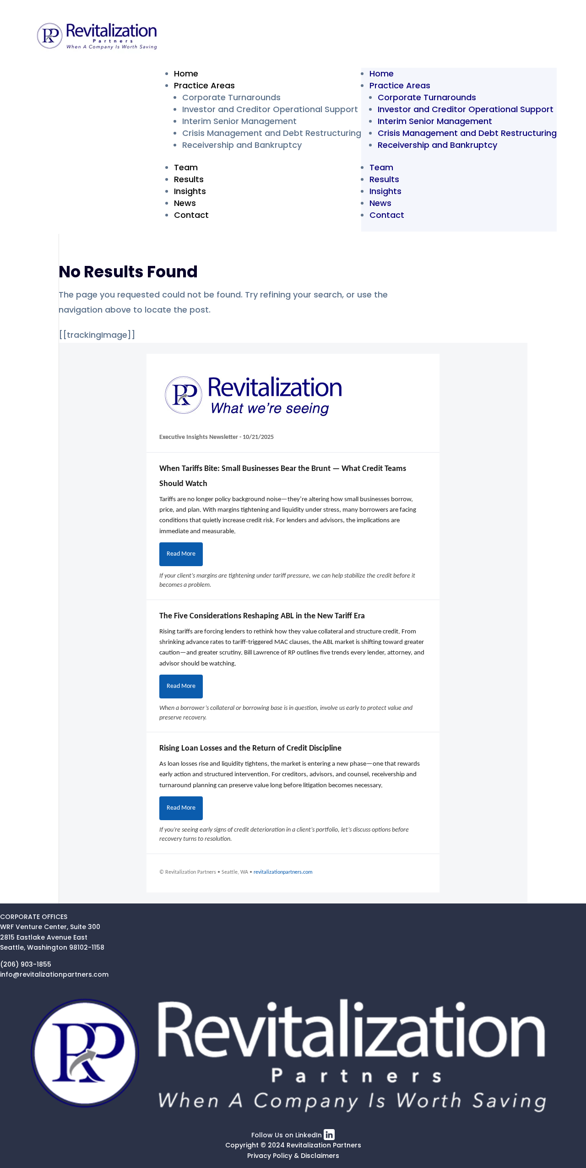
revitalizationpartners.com (283, 872)
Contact (191, 215)
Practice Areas (204, 85)
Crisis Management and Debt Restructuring (271, 133)
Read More (181, 554)
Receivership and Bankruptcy (242, 145)
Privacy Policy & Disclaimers (293, 1155)
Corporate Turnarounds (231, 97)
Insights (190, 191)
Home (186, 73)
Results (189, 179)
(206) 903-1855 (25, 964)
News (185, 203)
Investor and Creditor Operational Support (270, 109)
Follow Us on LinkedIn (287, 1135)
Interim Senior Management (239, 121)
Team (186, 167)
